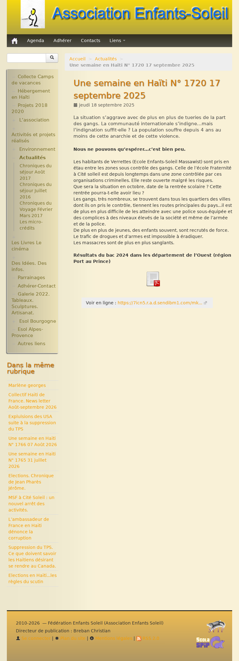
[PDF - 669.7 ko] (153, 278)
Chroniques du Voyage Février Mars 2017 (36, 209)
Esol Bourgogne (37, 321)
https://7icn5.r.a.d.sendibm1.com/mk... (160, 302)
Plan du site (72, 638)
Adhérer (63, 40)
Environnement (37, 149)
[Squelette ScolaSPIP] (212, 644)
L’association (34, 120)
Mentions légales (113, 638)
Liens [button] (116, 40)
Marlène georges (27, 385)
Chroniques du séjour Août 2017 (36, 172)
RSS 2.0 (150, 638)
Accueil (77, 58)
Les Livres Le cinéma (26, 246)
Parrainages (31, 277)
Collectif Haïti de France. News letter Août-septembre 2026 (32, 401)
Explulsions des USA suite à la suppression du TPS (32, 422)
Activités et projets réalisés (33, 138)
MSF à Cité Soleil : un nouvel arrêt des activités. (31, 503)
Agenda (35, 40)
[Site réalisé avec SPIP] (218, 628)
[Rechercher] (52, 58)
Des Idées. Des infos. (29, 266)
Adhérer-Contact (37, 286)
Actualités (106, 58)
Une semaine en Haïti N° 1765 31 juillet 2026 (32, 460)
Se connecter (35, 638)
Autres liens (31, 343)
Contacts (90, 40)
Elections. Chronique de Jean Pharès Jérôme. (31, 482)
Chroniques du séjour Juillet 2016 (36, 190)
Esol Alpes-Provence (27, 332)
